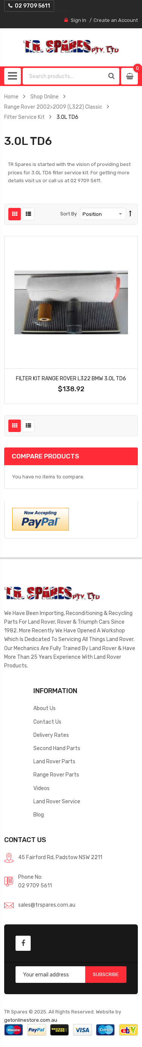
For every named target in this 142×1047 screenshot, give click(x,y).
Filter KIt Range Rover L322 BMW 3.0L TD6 (71, 378)
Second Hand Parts (56, 748)
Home (11, 97)
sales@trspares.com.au (46, 905)
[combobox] (63, 76)
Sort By (68, 214)
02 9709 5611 (35, 885)
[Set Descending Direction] (130, 214)
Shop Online (44, 97)
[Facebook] (23, 943)
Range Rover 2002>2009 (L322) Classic (53, 107)
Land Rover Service (56, 801)
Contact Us (47, 722)
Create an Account (116, 20)
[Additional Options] (40, 518)
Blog (38, 815)
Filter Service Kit (24, 117)
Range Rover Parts (56, 775)
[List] (28, 214)
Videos (41, 788)
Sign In (78, 20)
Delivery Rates (51, 735)
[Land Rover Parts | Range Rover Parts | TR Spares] (71, 47)
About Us (44, 708)
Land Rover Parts (54, 761)
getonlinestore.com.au (30, 1020)
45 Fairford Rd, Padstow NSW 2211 (60, 857)
